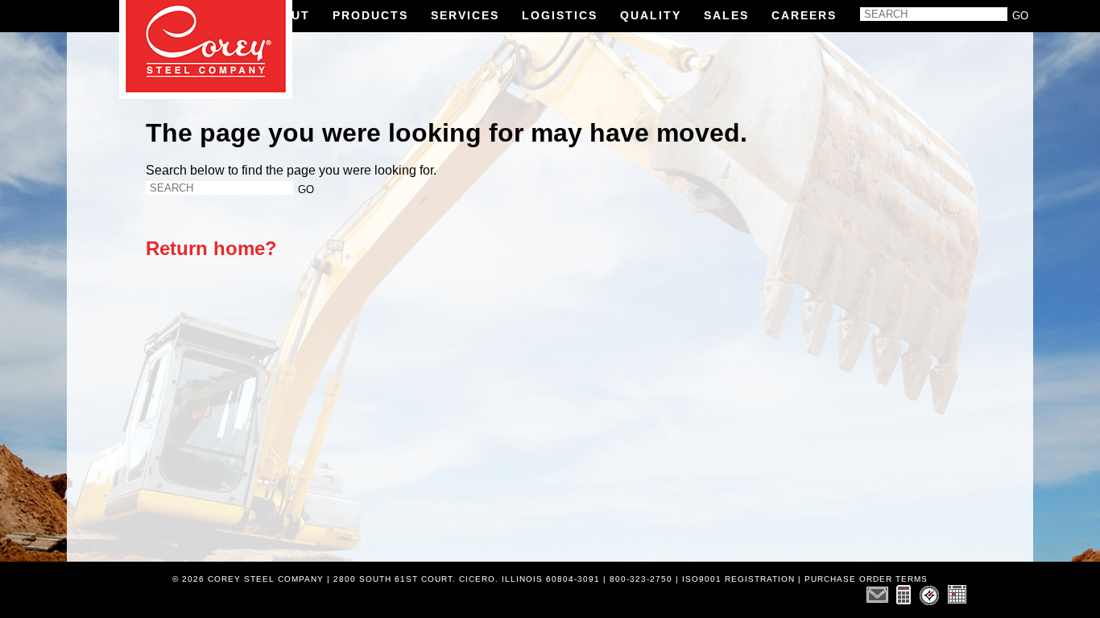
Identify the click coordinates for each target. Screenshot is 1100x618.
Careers (804, 15)
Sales (726, 15)
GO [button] (1020, 16)
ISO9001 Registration (738, 579)
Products (370, 15)
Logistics (560, 15)
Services (465, 15)
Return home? (211, 248)
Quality (650, 15)
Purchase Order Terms (866, 579)
